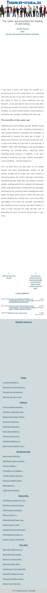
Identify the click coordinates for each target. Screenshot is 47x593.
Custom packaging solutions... (13, 407)
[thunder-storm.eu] (23, 9)
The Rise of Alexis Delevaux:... (13, 476)
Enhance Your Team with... (12, 584)
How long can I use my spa (9, 277)
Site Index (32, 590)
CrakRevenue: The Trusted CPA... (14, 569)
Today (22, 31)
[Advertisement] (23, 60)
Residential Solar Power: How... (13, 520)
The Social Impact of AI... (11, 436)
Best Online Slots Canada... (12, 554)
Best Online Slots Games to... (13, 550)
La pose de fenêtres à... (11, 382)
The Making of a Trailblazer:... (13, 471)
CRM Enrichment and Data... (13, 510)
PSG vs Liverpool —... (10, 515)
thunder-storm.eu (23, 29)
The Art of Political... (10, 466)
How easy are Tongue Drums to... (14, 387)
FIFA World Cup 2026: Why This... (14, 500)
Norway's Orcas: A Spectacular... (14, 539)
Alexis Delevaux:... (9, 485)
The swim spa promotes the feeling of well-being (22, 34)
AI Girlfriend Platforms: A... (12, 441)
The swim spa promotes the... (13, 392)
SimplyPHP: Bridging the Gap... (13, 574)
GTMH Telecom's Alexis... (11, 490)
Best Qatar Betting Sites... (12, 564)
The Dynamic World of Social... (13, 579)
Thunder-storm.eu (22, 590)
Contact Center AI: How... (11, 525)
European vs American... (11, 422)
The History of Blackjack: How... (13, 412)
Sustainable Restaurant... (11, 427)
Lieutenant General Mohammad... (14, 530)
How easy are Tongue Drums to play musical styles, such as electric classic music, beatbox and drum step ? (35, 282)
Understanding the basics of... (13, 535)
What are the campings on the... (14, 446)
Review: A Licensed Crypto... (12, 559)
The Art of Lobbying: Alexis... (12, 481)
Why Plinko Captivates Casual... (14, 505)
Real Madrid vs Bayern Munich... (14, 461)
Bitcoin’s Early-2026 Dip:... (12, 456)
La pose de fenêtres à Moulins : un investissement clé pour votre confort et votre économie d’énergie (21, 300)
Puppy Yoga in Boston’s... (11, 431)
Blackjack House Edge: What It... (14, 417)
